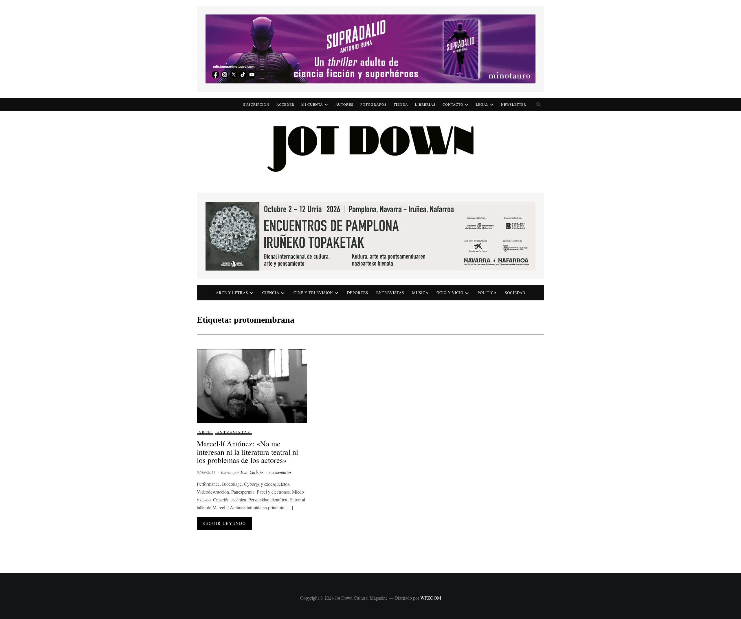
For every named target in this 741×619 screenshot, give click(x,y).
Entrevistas (390, 292)
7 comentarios (279, 472)
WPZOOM (430, 598)
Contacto (453, 104)
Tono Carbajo (251, 472)
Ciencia (270, 292)
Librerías (425, 104)
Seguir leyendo (224, 523)
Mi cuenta (312, 104)
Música (420, 292)
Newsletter (513, 104)
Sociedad (515, 292)
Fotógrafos (373, 104)
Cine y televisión (313, 292)
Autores (344, 104)
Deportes (357, 292)
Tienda (401, 104)
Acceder (285, 104)
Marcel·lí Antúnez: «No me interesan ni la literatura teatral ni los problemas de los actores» (247, 452)
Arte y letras (232, 292)
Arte (204, 432)
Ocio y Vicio (449, 292)
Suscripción (256, 104)
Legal (482, 104)
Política (487, 292)
